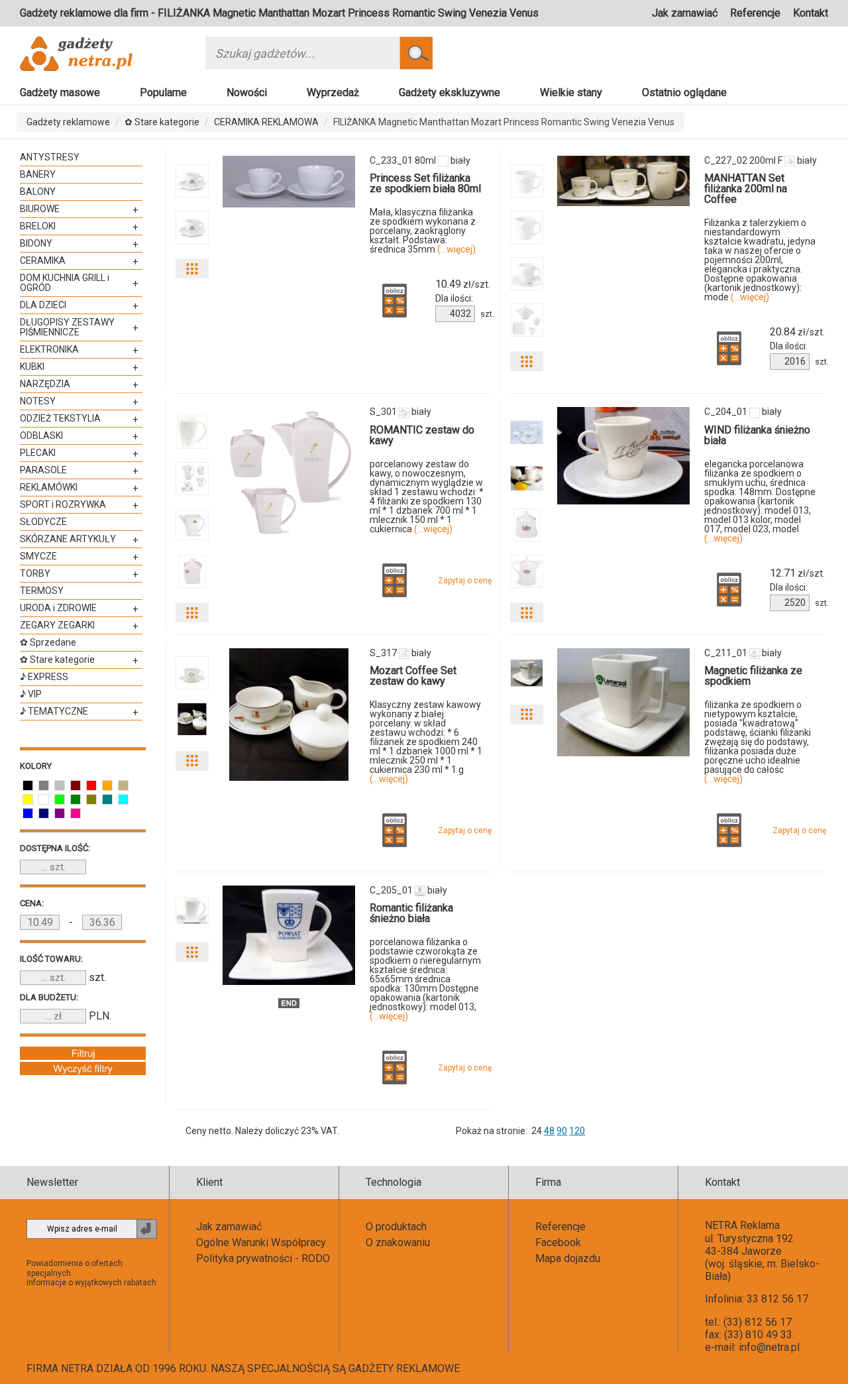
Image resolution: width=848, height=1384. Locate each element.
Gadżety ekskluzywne (449, 92)
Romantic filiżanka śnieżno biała (411, 913)
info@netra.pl (769, 1347)
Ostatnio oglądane (684, 92)
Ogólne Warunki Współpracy (261, 1242)
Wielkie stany (571, 92)
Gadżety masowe (60, 92)
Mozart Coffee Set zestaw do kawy (413, 675)
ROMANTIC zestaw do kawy (422, 435)
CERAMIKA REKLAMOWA (266, 122)
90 (561, 1130)
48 (549, 1130)
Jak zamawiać (684, 13)
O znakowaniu (398, 1242)
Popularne (163, 92)
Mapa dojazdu (567, 1258)
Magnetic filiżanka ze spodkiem (753, 675)
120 (577, 1130)
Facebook (558, 1242)
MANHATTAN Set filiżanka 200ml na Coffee (745, 188)
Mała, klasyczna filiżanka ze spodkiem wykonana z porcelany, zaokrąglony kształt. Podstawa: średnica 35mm (423, 231)
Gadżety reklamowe (68, 122)
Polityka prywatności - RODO (263, 1258)
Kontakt (810, 13)
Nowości (247, 92)
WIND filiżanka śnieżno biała (757, 435)
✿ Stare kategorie (162, 122)
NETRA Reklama (742, 1225)
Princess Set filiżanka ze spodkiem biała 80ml (425, 183)
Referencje (755, 13)
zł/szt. (462, 284)
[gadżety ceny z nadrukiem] (289, 181)
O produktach (396, 1226)
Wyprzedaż (333, 92)
